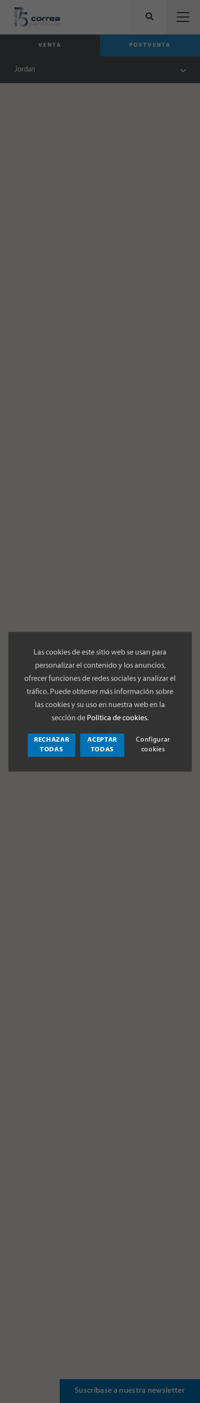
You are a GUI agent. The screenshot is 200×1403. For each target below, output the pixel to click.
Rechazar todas (51, 744)
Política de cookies (117, 719)
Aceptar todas (102, 744)
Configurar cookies (153, 744)
